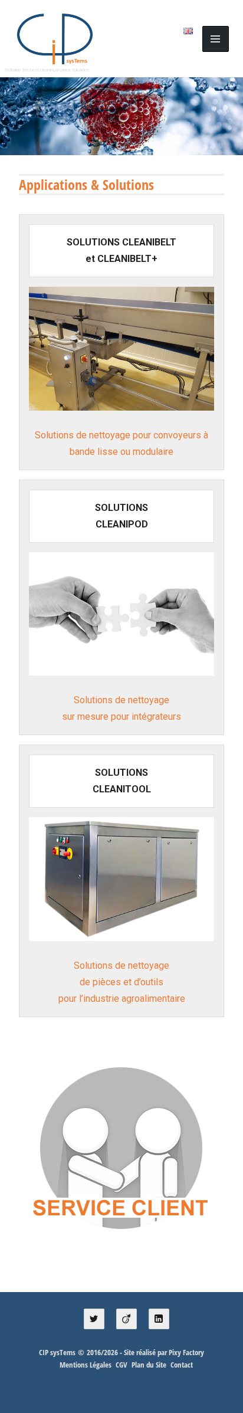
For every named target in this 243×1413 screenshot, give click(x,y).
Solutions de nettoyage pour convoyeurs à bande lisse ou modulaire (121, 443)
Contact (181, 1364)
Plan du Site (149, 1364)
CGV (121, 1364)
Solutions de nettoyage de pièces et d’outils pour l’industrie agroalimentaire (121, 982)
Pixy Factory (186, 1352)
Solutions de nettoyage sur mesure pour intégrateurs (121, 708)
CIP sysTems (57, 1352)
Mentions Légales (85, 1364)
